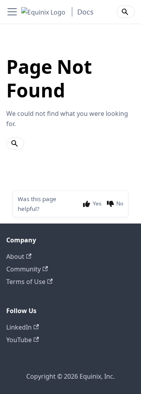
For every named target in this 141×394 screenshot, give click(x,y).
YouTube (19, 339)
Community (23, 269)
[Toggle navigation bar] (12, 12)
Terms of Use (25, 281)
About (15, 256)
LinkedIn (19, 327)
